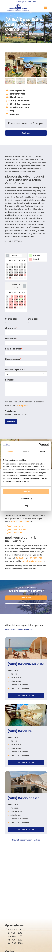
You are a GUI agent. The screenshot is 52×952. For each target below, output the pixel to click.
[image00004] (21, 81)
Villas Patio (35, 34)
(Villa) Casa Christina (16, 529)
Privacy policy (21, 405)
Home (7, 34)
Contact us (20, 558)
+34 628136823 (35, 558)
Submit (11, 421)
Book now (26, 133)
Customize (24, 499)
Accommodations (20, 34)
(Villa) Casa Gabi (14, 533)
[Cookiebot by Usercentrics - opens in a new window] (38, 444)
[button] (8, 65)
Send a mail (26, 598)
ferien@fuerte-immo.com (33, 561)
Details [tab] (26, 451)
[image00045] (42, 81)
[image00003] (10, 81)
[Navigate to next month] (24, 286)
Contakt (26, 605)
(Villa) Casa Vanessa (24, 798)
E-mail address (13, 349)
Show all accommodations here (19, 630)
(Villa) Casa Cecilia (15, 526)
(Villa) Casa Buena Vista (26, 664)
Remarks (9, 380)
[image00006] (26, 64)
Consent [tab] (9, 451)
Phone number (13, 359)
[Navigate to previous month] (7, 255)
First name (11, 328)
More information (26, 695)
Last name (11, 338)
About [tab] (42, 451)
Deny (26, 506)
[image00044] (31, 81)
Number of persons (15, 369)
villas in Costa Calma (20, 521)
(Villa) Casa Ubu (20, 731)
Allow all (26, 491)
